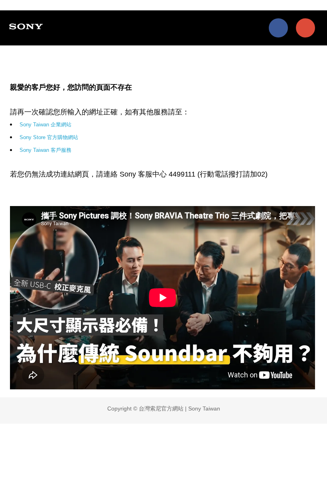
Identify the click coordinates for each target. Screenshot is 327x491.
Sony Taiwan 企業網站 (45, 125)
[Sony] (27, 26)
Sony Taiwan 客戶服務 (45, 150)
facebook (278, 27)
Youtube (305, 27)
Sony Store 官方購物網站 (49, 137)
